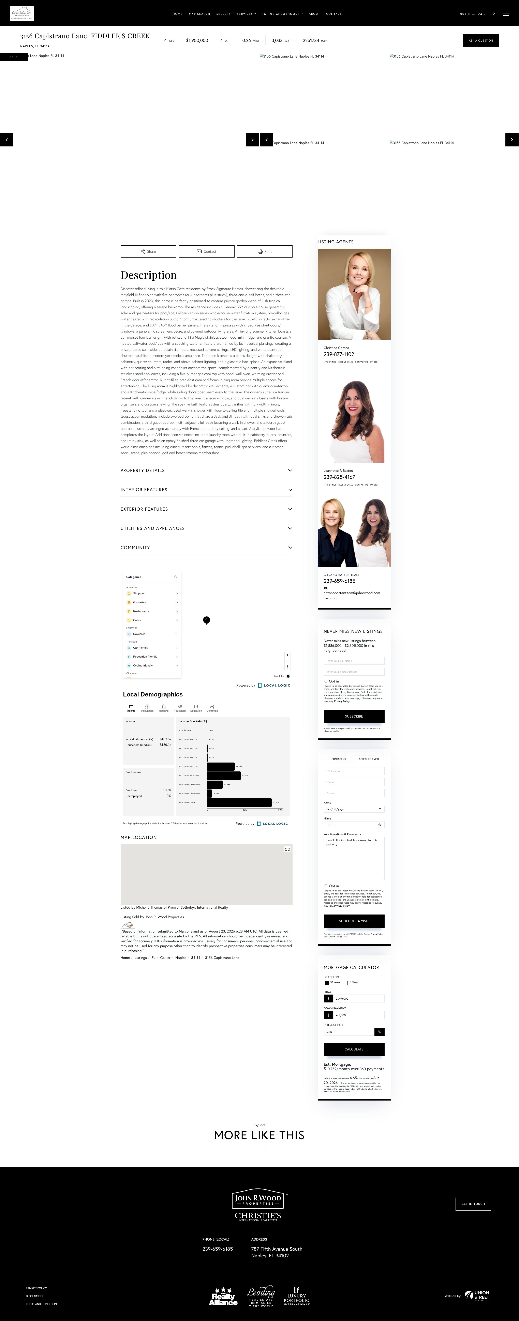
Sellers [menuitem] (224, 14)
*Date (327, 803)
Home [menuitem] (178, 14)
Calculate (354, 1049)
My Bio (374, 362)
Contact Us (330, 598)
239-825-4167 (339, 477)
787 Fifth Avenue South (276, 1252)
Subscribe (354, 716)
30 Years (335, 982)
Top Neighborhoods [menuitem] (281, 14)
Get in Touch (473, 1204)
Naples (180, 957)
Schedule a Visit (369, 759)
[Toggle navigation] (506, 14)
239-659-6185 (493, 14)
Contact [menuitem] (334, 14)
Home (125, 957)
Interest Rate (333, 1025)
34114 (195, 957)
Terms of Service (335, 936)
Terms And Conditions (42, 1304)
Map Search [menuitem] (199, 14)
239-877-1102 (339, 354)
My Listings (330, 362)
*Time (327, 818)
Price (327, 992)
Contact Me (361, 362)
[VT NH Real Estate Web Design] (477, 1296)
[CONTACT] (481, 40)
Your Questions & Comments (342, 834)
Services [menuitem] (245, 14)
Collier (165, 957)
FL (153, 957)
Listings (141, 957)
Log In (481, 14)
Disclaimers (34, 1296)
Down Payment (335, 1008)
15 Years (354, 982)
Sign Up (465, 14)
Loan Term (332, 977)
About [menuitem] (314, 14)
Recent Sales (346, 362)
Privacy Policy (342, 701)
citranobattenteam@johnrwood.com (352, 592)
